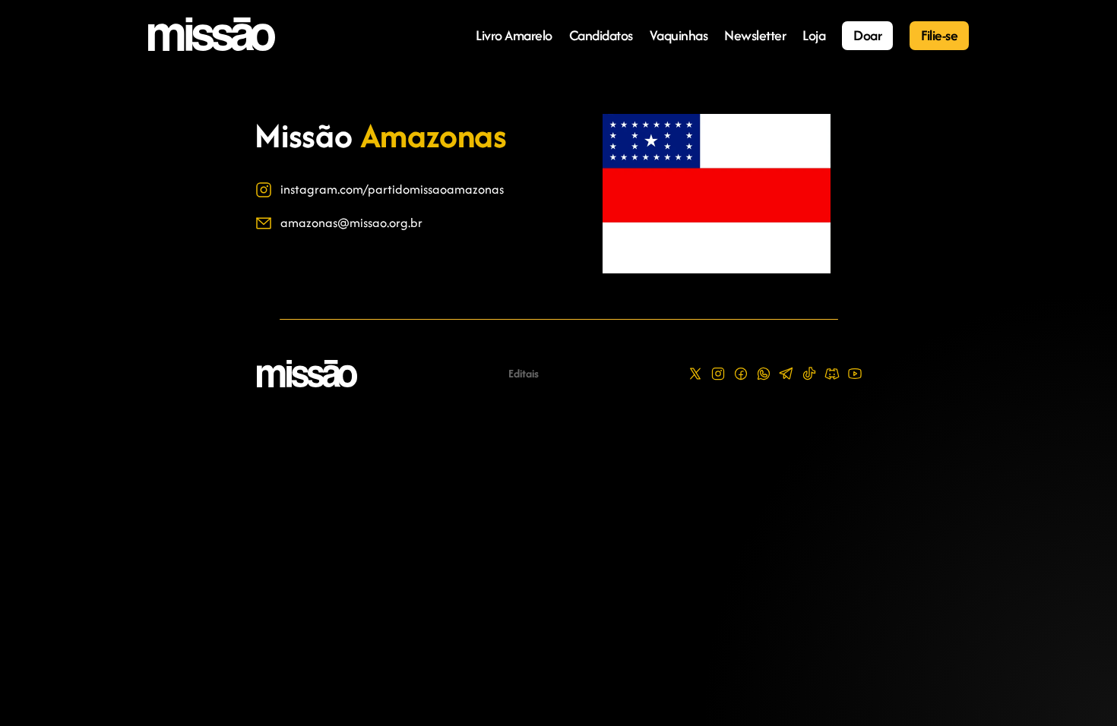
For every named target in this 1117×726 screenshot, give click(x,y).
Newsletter (755, 35)
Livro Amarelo (514, 35)
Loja (813, 35)
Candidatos (601, 35)
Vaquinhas (679, 35)
